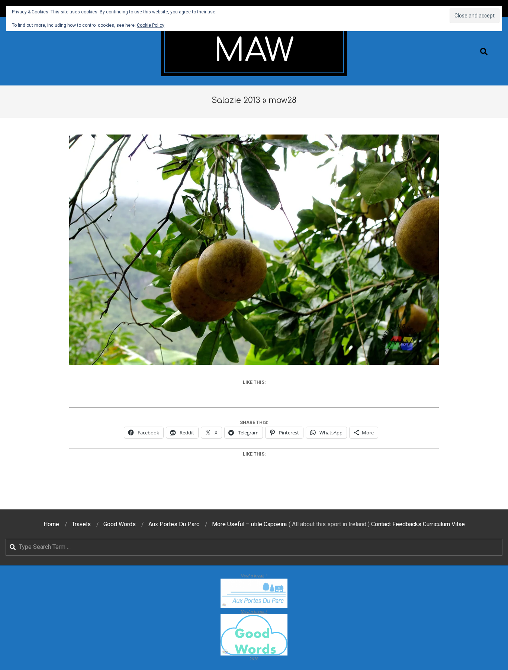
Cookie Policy (150, 25)
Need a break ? (254, 576)
